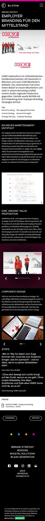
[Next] (38, 278)
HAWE (39, 149)
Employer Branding (24, 116)
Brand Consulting (8, 110)
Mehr (22, 471)
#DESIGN (22, 450)
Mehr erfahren (9, 518)
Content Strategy (8, 113)
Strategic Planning (8, 116)
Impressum (22, 474)
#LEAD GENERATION (22, 457)
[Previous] (6, 278)
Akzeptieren (20, 518)
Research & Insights (23, 113)
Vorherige (10, 418)
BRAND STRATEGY (10, 12)
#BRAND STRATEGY (22, 447)
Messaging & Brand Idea (26, 110)
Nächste (35, 418)
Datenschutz (22, 476)
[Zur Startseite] (10, 5)
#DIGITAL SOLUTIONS (22, 454)
